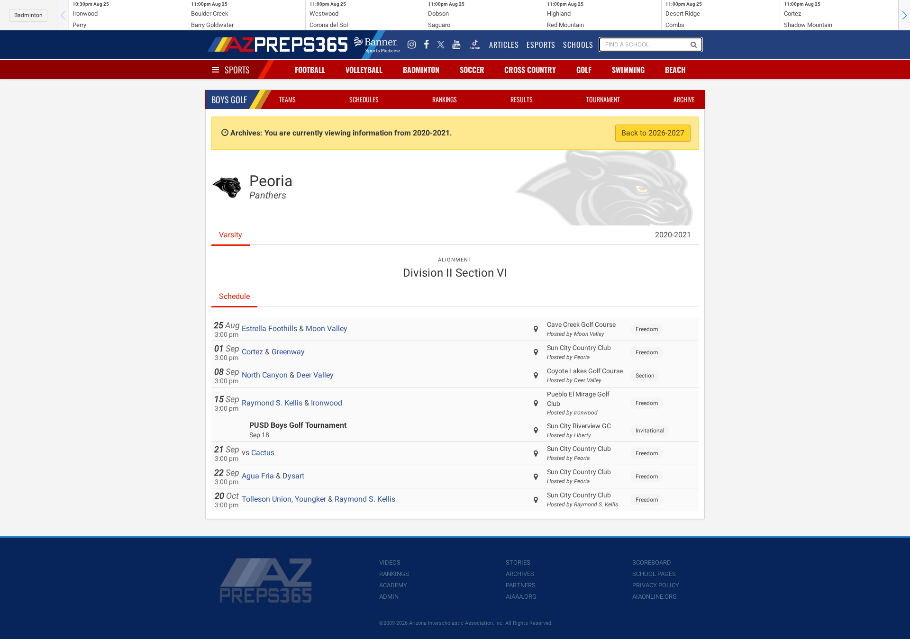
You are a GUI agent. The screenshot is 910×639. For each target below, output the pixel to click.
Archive (684, 99)
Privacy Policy (655, 585)
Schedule (234, 296)
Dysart (293, 475)
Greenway (288, 351)
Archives (520, 573)
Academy (393, 585)
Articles (504, 44)
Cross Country (530, 69)
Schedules (364, 99)
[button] (904, 15)
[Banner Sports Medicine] (377, 44)
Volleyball (364, 69)
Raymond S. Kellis (272, 402)
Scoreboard (651, 562)
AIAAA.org (521, 596)
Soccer (472, 69)
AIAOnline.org (654, 596)
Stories (518, 562)
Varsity (230, 234)
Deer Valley (315, 374)
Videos (389, 562)
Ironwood (326, 402)
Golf (584, 69)
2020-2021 (673, 234)
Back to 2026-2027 (652, 132)
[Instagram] (412, 45)
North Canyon (265, 374)
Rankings (444, 99)
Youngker (310, 499)
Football (310, 69)
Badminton (28, 15)
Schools (578, 44)
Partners (521, 585)
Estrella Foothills (269, 328)
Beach (675, 69)
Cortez (252, 351)
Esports (541, 44)
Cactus (262, 452)
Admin (389, 596)
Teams (287, 99)
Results (521, 99)
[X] (440, 44)
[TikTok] (474, 44)
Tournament (603, 99)
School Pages (654, 573)
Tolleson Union (266, 499)
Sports (237, 69)
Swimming (628, 69)
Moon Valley (326, 328)
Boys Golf (229, 99)
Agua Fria (258, 475)
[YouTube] (456, 45)
